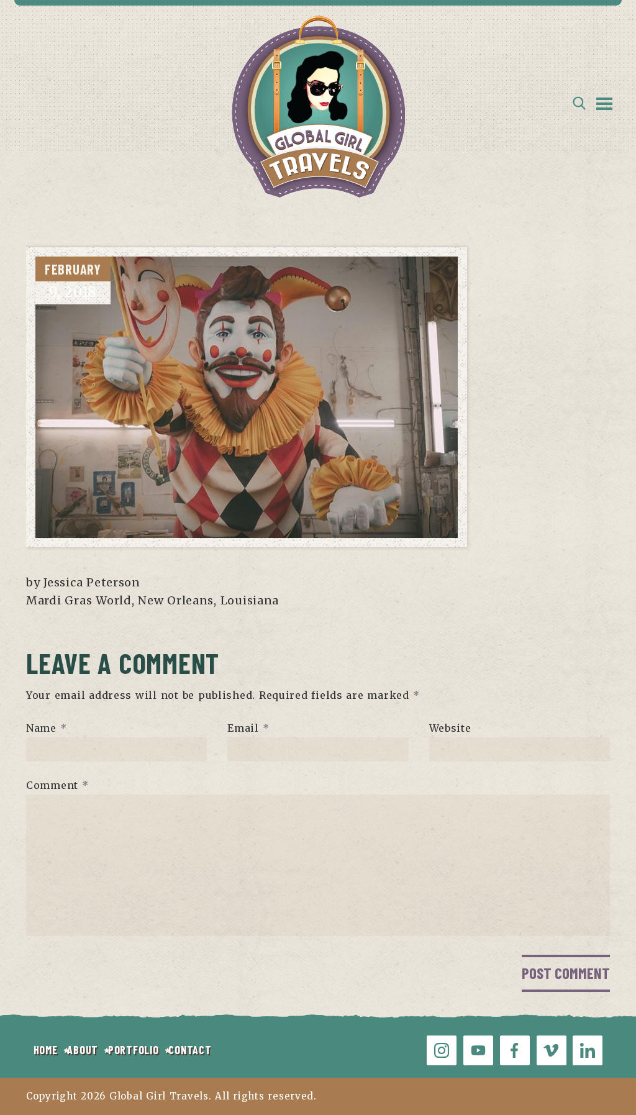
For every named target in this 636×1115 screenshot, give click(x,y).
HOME (46, 1050)
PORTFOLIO (133, 1050)
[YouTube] (478, 1050)
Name (46, 728)
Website (450, 728)
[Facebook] (515, 1050)
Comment (57, 785)
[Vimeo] (551, 1050)
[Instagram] (442, 1050)
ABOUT (82, 1050)
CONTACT (189, 1050)
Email (248, 728)
